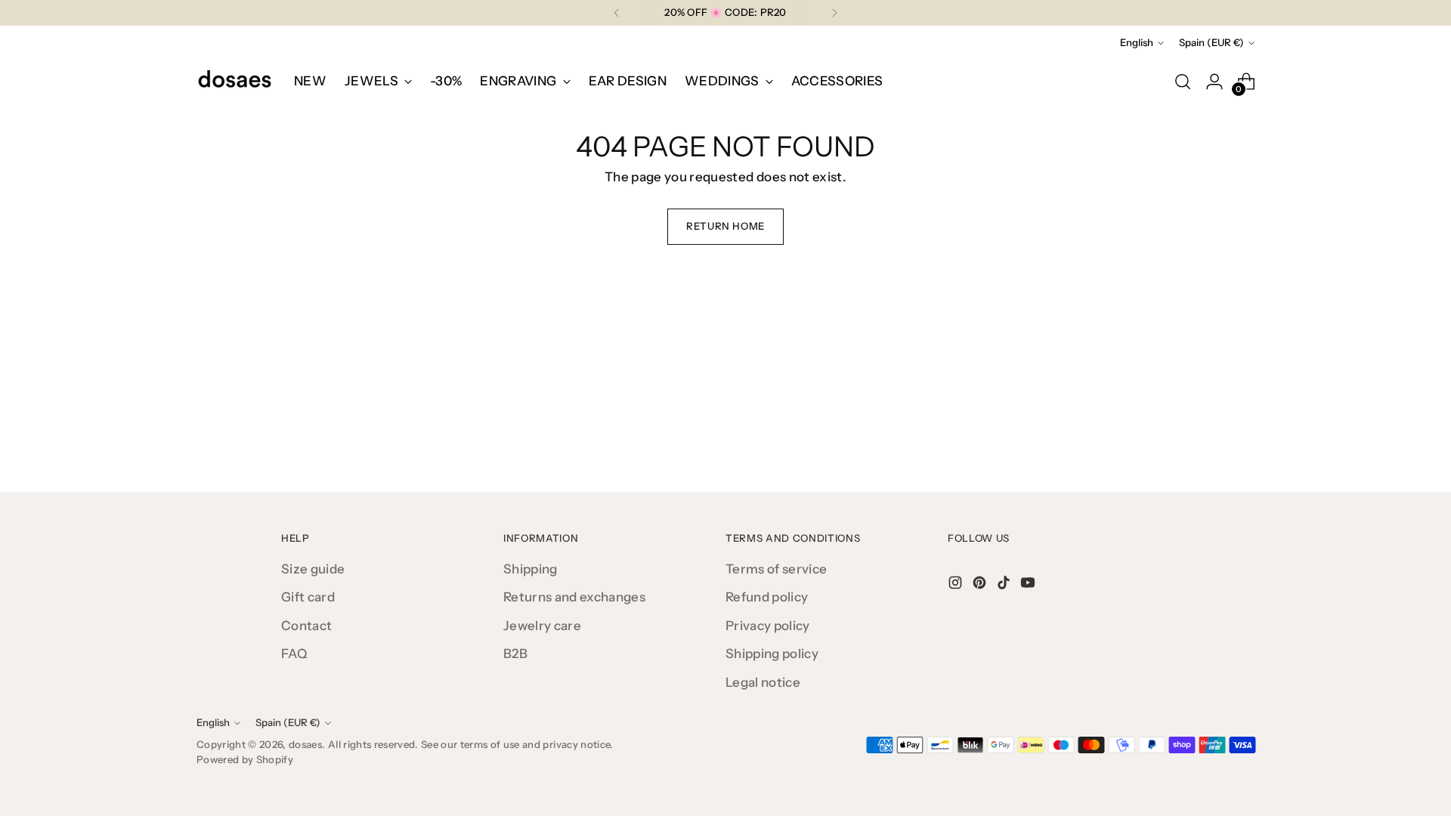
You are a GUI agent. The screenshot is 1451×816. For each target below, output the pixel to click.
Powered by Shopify (244, 759)
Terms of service (776, 568)
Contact (306, 625)
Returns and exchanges (574, 596)
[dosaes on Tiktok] (1005, 585)
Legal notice (763, 682)
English (1136, 42)
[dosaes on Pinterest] (981, 585)
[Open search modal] (1183, 81)
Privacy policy (768, 625)
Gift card (308, 596)
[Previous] (616, 13)
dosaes (305, 744)
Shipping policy (772, 653)
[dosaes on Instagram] (957, 585)
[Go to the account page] (1214, 81)
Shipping (530, 568)
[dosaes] (234, 81)
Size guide (313, 568)
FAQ (294, 653)
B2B (515, 653)
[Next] (834, 13)
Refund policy (767, 596)
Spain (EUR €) (1211, 42)
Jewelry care (542, 625)
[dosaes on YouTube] (1029, 585)
